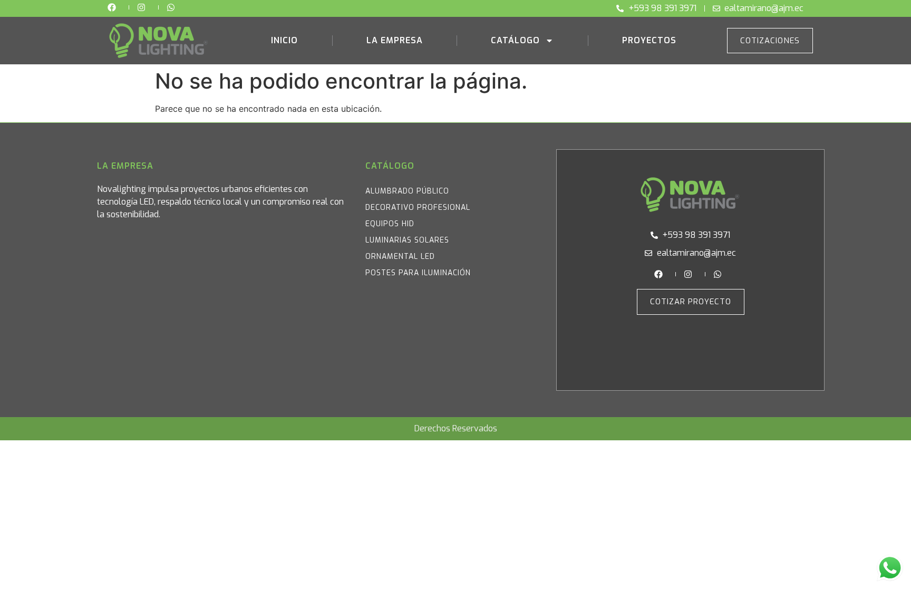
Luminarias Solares (407, 240)
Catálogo (515, 40)
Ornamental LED (400, 257)
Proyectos (649, 40)
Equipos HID (389, 224)
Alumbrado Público (407, 191)
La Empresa (394, 40)
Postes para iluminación (418, 273)
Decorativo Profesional (417, 207)
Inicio (284, 40)
